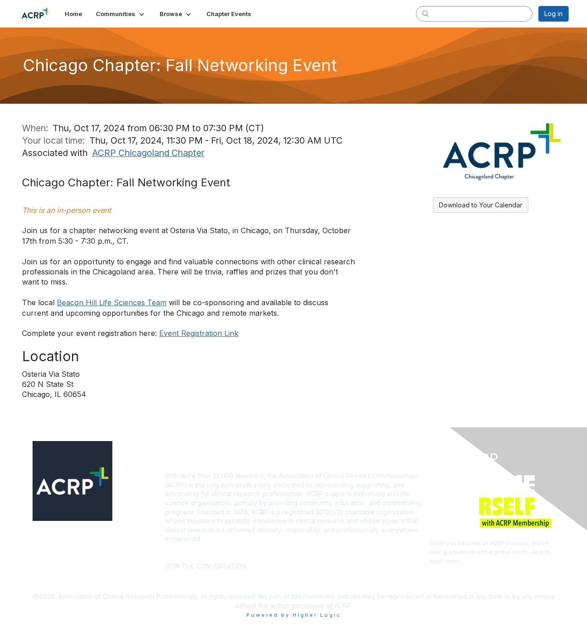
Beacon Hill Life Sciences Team (111, 302)
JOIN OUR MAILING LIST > (296, 552)
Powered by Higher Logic (293, 615)
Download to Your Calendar (480, 205)
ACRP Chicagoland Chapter (148, 152)
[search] (425, 13)
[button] (121, 14)
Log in (553, 13)
